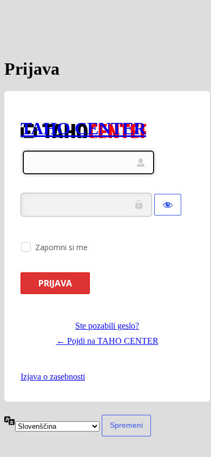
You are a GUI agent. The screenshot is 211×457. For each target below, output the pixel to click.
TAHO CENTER (83, 128)
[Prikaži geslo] (167, 205)
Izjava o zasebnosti (53, 376)
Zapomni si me (61, 247)
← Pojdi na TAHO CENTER (107, 340)
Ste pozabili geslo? (107, 325)
